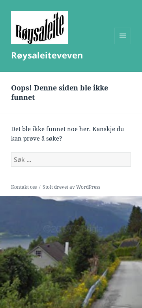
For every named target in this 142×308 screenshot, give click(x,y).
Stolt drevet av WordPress (71, 187)
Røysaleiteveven (47, 55)
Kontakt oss (24, 187)
